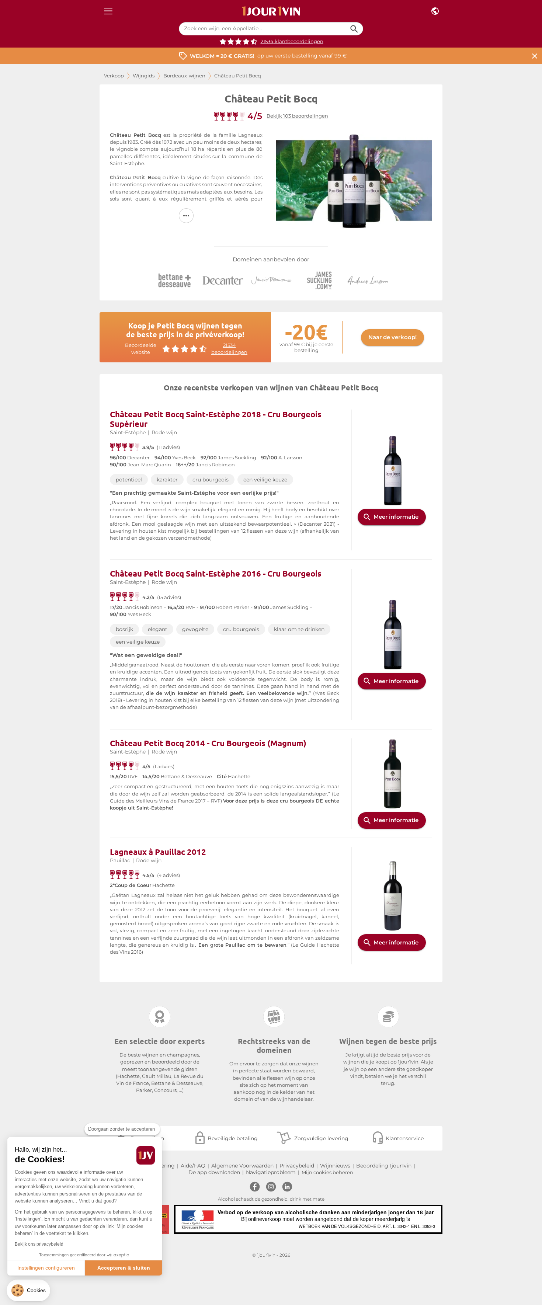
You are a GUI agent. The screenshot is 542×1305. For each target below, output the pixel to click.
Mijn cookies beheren (327, 1172)
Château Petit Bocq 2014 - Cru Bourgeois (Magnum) (208, 743)
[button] (28, 1290)
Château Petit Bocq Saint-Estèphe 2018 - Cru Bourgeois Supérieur (216, 419)
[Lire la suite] (186, 215)
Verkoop (114, 76)
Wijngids (143, 76)
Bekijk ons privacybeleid (39, 1244)
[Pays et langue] (435, 11)
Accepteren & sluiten (123, 1268)
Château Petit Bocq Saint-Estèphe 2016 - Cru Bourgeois (216, 573)
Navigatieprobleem (271, 1172)
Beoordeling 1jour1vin (383, 1165)
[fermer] (534, 56)
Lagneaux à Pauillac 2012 (158, 852)
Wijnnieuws (335, 1165)
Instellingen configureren (46, 1268)
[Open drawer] (108, 11)
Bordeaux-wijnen (184, 76)
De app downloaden (214, 1172)
